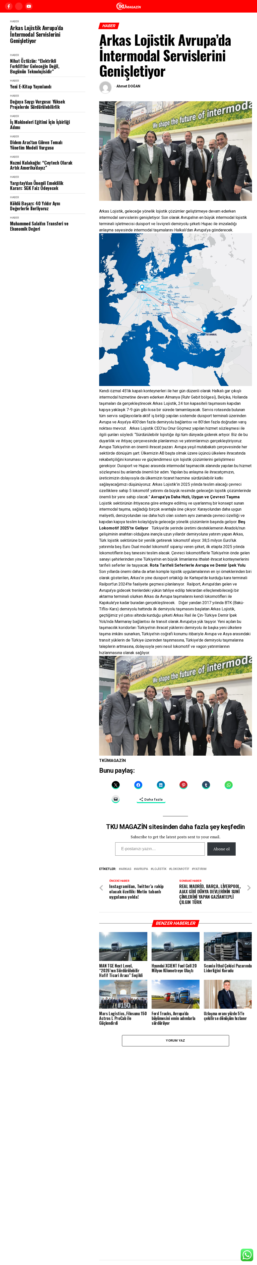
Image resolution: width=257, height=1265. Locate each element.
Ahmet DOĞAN (128, 86)
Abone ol (221, 849)
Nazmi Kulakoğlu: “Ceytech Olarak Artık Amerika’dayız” (41, 165)
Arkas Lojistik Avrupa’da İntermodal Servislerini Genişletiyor (36, 34)
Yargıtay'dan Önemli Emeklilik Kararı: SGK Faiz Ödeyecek (36, 185)
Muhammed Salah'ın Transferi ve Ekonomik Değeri (39, 226)
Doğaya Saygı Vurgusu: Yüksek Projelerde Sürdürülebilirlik (37, 104)
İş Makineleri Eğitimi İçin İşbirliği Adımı (40, 124)
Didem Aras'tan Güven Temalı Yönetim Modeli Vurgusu (36, 145)
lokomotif (180, 869)
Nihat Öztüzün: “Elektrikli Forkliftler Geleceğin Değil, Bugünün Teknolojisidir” (34, 66)
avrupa (142, 869)
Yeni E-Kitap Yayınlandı (30, 86)
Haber (14, 21)
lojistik (159, 869)
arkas (126, 869)
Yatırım (200, 869)
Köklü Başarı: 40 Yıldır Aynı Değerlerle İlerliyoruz (35, 206)
